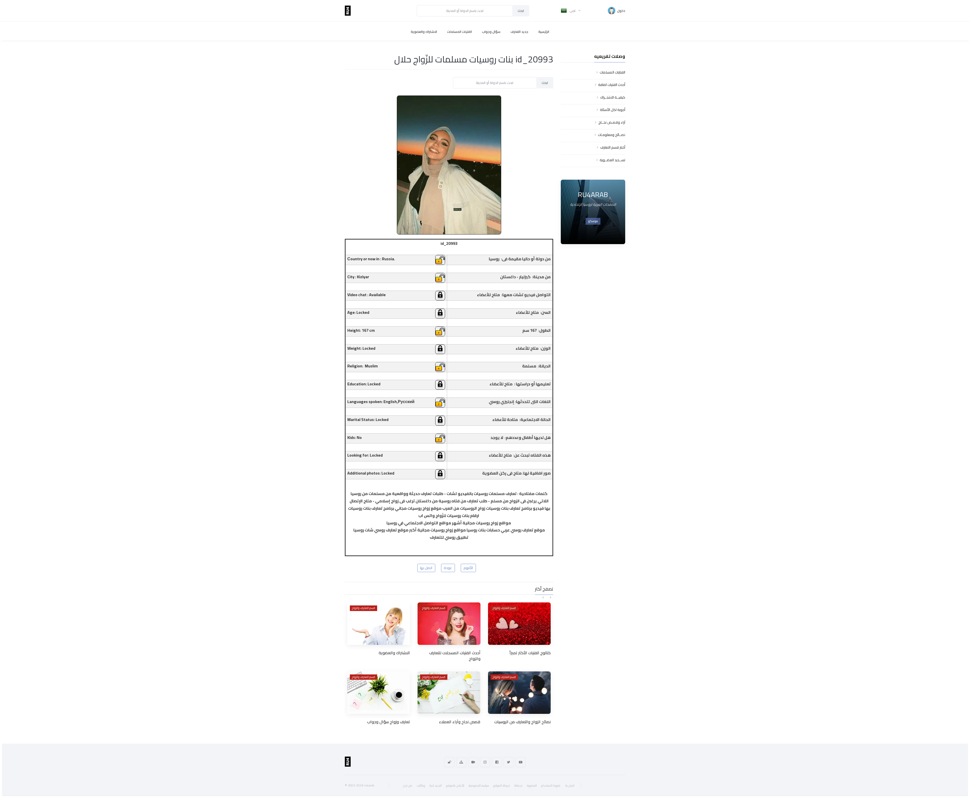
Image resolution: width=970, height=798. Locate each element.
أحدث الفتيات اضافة (611, 84)
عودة (448, 568)
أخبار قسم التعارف (612, 147)
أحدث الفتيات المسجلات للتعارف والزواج (454, 655)
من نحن (407, 785)
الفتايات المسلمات (612, 72)
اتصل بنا (569, 785)
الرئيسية (543, 32)
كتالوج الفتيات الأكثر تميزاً (530, 652)
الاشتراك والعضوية (424, 32)
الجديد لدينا (435, 785)
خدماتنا (518, 785)
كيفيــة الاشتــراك (612, 97)
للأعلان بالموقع (455, 785)
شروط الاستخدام (550, 785)
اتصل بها (426, 568)
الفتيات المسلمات (459, 32)
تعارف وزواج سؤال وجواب (388, 721)
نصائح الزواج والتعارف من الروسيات (522, 721)
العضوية (532, 785)
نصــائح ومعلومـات (611, 134)
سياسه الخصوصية (479, 785)
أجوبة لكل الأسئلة (612, 109)
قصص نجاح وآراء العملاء (459, 721)
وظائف (421, 785)
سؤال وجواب (491, 32)
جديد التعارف (519, 32)
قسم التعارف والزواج (363, 608)
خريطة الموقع (501, 785)
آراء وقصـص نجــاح (611, 122)
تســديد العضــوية (612, 160)
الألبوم (468, 568)
